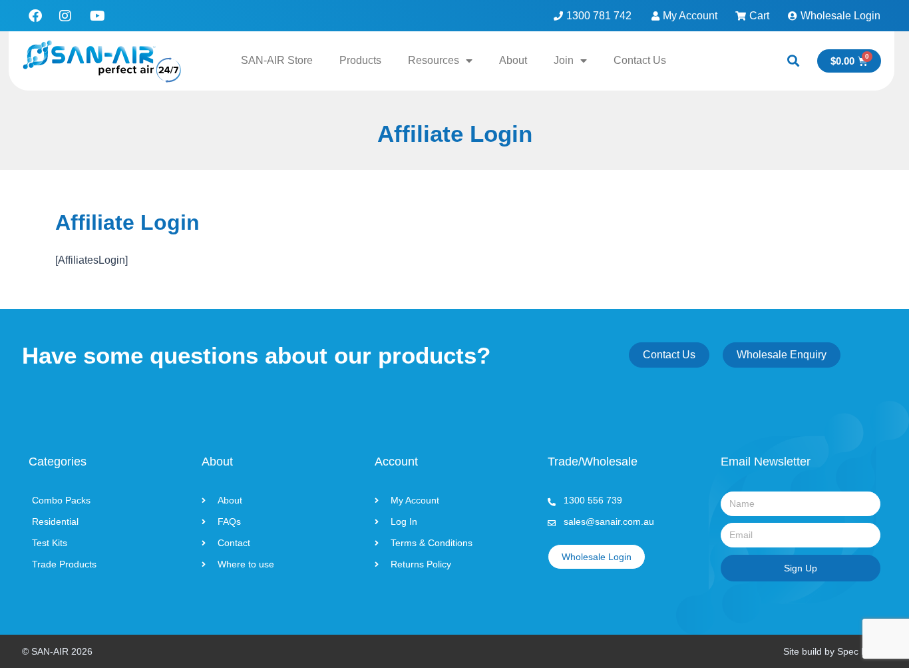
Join (564, 60)
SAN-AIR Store (277, 60)
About (513, 60)
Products (360, 60)
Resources (433, 60)
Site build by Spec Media (835, 651)
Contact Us (640, 60)
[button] (793, 61)
